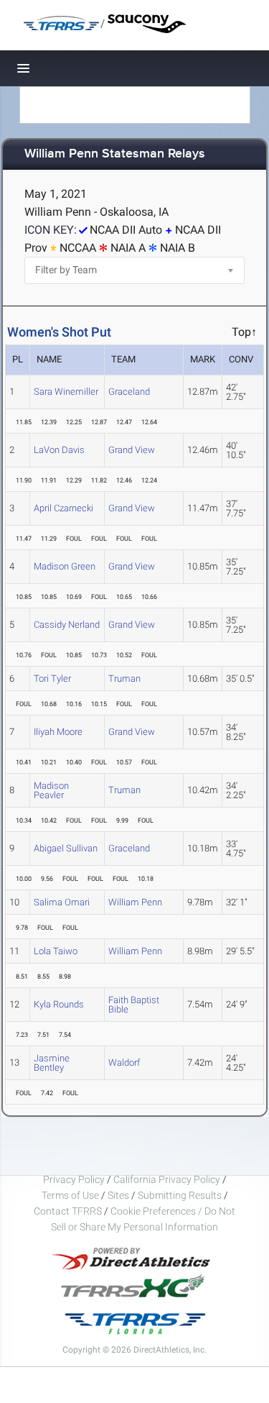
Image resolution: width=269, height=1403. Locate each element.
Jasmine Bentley (52, 1063)
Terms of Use (70, 1195)
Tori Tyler (52, 678)
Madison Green (64, 566)
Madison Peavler (51, 790)
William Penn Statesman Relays (114, 154)
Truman (124, 678)
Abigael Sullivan (66, 848)
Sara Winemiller (66, 391)
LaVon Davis (59, 449)
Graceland (129, 391)
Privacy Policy (74, 1179)
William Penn (135, 902)
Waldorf (124, 1062)
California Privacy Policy (166, 1179)
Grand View (131, 449)
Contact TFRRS (69, 1211)
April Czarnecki (63, 508)
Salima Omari (62, 902)
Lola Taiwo (55, 951)
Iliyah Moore (58, 731)
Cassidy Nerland (67, 624)
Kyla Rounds (59, 1004)
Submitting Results (180, 1195)
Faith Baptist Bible (133, 1005)
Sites (118, 1195)
